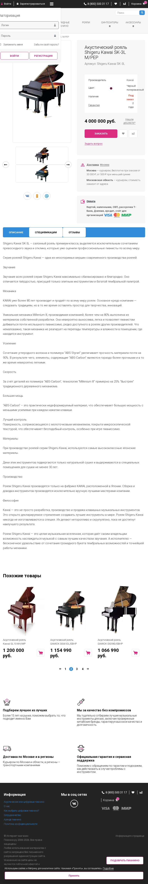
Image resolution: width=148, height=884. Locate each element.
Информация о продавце (130, 835)
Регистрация (43, 55)
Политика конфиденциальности (20, 824)
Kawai (130, 80)
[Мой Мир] (46, 196)
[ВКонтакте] (27, 196)
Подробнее (108, 868)
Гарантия (94, 105)
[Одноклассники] (37, 196)
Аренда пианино (12, 819)
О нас (7, 806)
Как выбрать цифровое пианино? (21, 810)
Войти (7, 3)
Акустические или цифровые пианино (24, 802)
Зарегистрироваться (32, 3)
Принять (74, 875)
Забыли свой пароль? (46, 44)
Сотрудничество (12, 815)
